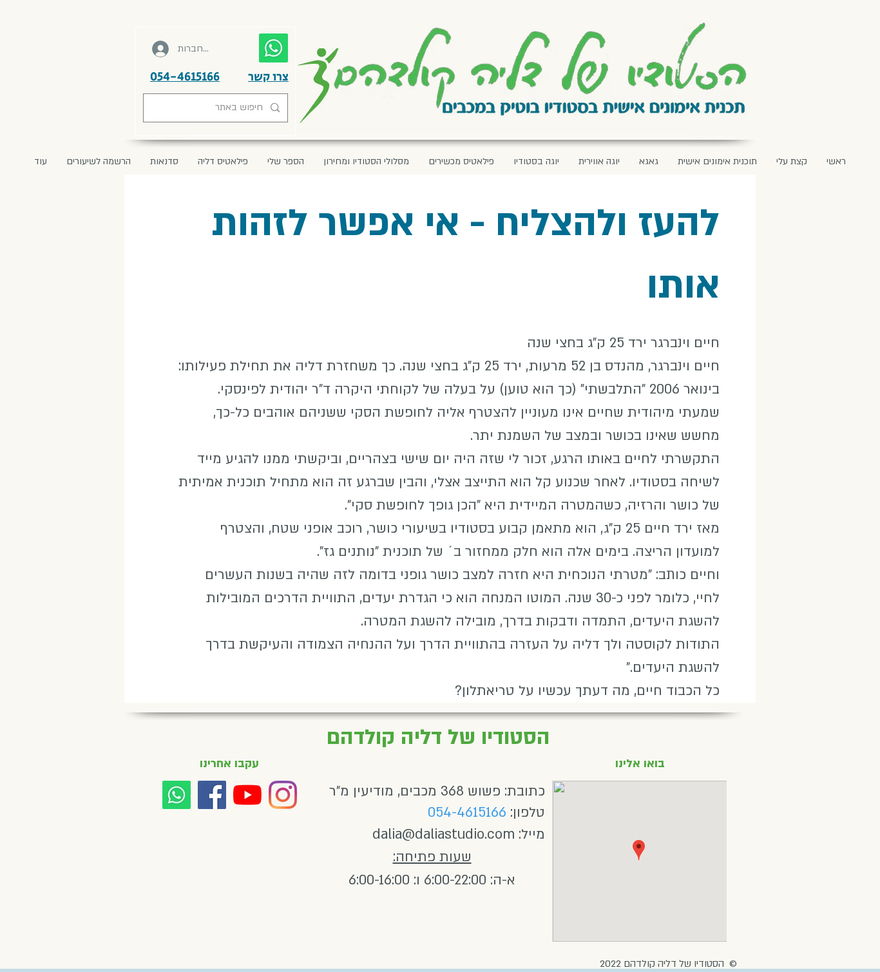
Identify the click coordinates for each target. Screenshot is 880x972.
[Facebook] (212, 795)
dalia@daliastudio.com (443, 834)
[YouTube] (247, 795)
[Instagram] (283, 795)
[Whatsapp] (176, 795)
